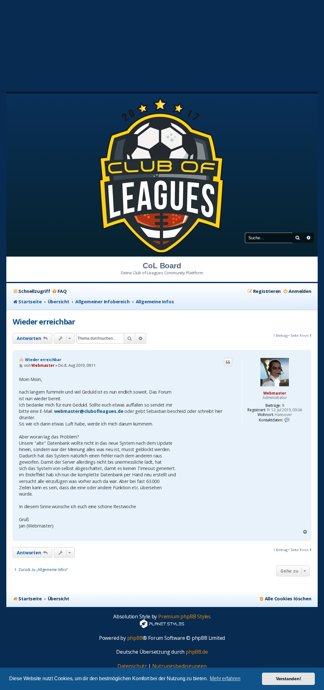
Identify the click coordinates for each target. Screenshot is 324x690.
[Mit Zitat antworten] (228, 362)
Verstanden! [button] (288, 678)
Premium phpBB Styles (184, 616)
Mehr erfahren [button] (225, 678)
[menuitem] (59, 291)
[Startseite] (162, 174)
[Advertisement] (162, 44)
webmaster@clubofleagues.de (88, 411)
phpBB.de (197, 652)
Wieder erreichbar (44, 321)
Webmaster (274, 393)
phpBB (135, 638)
